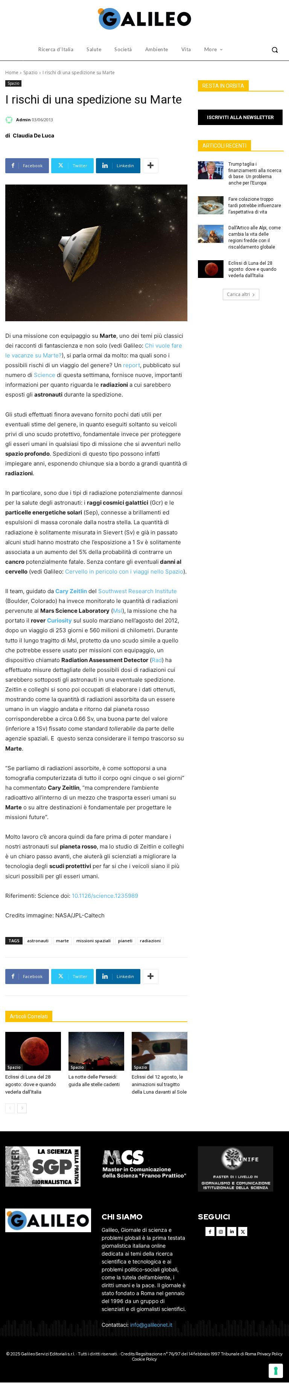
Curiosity (59, 620)
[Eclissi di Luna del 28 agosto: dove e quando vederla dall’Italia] (33, 1051)
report (131, 365)
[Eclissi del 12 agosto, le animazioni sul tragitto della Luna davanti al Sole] (159, 1051)
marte (62, 940)
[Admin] (10, 120)
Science (44, 374)
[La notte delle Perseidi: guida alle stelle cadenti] (96, 1051)
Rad (157, 660)
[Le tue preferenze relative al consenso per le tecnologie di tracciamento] (276, 1371)
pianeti (125, 940)
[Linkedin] (231, 1231)
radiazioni (150, 940)
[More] (150, 165)
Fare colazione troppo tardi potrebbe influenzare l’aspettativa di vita (254, 206)
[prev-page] (10, 1108)
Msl (117, 610)
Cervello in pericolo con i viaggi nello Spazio (124, 571)
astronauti (38, 940)
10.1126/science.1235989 (105, 895)
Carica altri (238, 294)
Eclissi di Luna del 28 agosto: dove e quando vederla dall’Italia (30, 1084)
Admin (23, 119)
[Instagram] (220, 1231)
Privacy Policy (270, 1354)
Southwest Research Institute (137, 591)
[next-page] (22, 1108)
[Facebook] (209, 1231)
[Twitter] (242, 1231)
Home (11, 72)
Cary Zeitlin (71, 591)
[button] (274, 49)
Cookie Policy (144, 1359)
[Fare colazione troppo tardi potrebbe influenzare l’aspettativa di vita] (211, 205)
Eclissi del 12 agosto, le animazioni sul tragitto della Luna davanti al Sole (159, 1084)
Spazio (30, 72)
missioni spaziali (93, 940)
